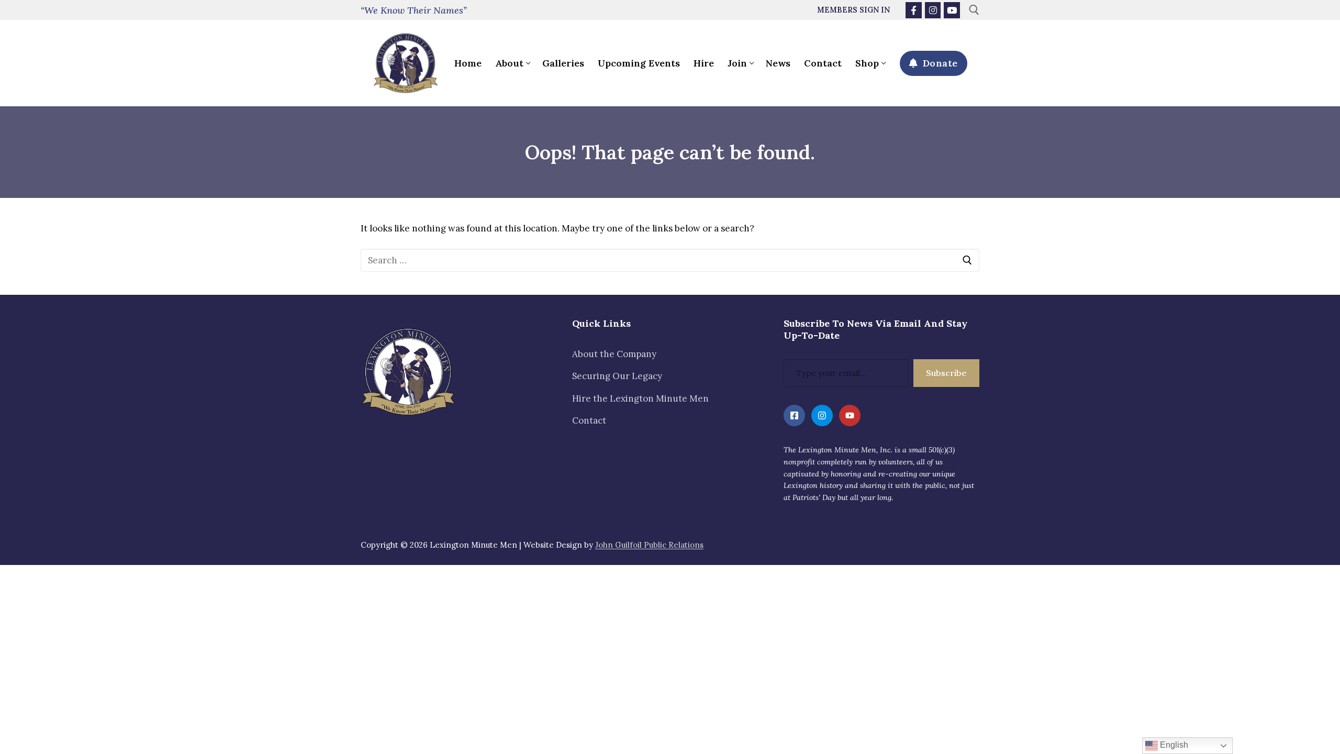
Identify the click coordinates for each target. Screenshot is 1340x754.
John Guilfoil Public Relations (649, 545)
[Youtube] (952, 10)
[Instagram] (933, 10)
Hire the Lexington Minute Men (640, 398)
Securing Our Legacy (617, 376)
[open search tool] (974, 10)
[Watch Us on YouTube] (850, 415)
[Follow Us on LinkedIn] (794, 415)
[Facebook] (914, 10)
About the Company (614, 354)
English (1173, 744)
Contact (589, 420)
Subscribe (946, 373)
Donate (939, 63)
